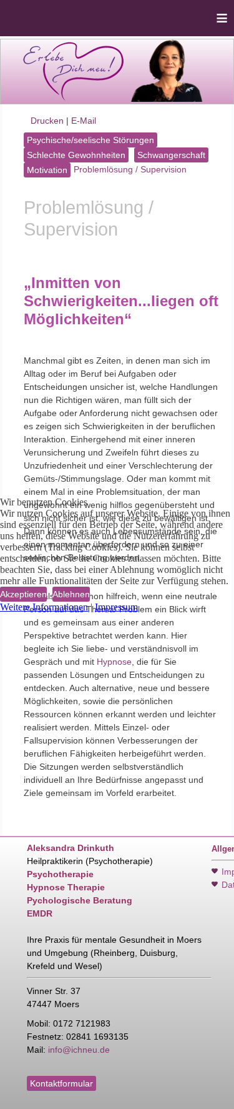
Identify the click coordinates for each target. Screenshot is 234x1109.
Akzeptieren (23, 594)
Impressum (116, 607)
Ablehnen (71, 594)
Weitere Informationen (44, 607)
